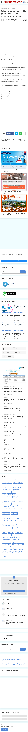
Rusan (13, 544)
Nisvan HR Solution (17, 527)
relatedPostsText (19, 719)
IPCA (14, 496)
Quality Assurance (7, 539)
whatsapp (21, 348)
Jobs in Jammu (6, 515)
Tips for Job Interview (7, 315)
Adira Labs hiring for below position (13, 433)
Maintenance (16, 523)
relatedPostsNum (7, 719)
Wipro (20, 554)
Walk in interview (6, 554)
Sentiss (4, 546)
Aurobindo (5, 484)
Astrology (20, 482)
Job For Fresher (20, 496)
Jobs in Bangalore (15, 511)
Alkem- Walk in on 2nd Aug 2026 (9, 170)
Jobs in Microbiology (16, 515)
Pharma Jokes (19, 532)
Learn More (10, 726)
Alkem (14, 482)
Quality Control (16, 539)
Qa (16, 537)
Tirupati (4, 551)
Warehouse (14, 554)
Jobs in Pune (5, 520)
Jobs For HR (14, 506)
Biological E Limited (7, 487)
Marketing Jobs (6, 525)
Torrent (9, 551)
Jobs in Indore (15, 513)
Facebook (11, 133)
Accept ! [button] (5, 729)
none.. (4, 530)
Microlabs (14, 525)
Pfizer (20, 530)
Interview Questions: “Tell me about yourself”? (19, 335)
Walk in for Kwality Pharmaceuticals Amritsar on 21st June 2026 (13, 214)
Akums (4, 482)
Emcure (10, 489)
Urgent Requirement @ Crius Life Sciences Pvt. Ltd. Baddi (14, 400)
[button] (27, 2)
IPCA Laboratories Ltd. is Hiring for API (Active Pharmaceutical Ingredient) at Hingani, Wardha (14, 390)
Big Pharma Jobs (13, 484)
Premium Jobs (16, 535)
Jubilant (20, 520)
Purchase (12, 537)
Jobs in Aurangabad (18, 508)
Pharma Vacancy (7, 535)
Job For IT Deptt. (6, 499)
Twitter (16, 133)
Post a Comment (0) (14, 261)
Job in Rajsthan (6, 506)
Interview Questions (7, 496)
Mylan (19, 525)
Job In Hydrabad (6, 504)
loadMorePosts (6, 716)
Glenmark (16, 489)
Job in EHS (14, 501)
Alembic (9, 482)
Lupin (4, 523)
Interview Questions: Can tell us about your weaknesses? (19, 317)
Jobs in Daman (6, 513)
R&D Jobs (5, 542)
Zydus (4, 556)
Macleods (9, 523)
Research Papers (6, 544)
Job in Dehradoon (15, 499)
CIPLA (19, 487)
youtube (21, 352)
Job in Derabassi (6, 501)
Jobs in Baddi (6, 511)
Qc (19, 537)
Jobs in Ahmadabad (7, 508)
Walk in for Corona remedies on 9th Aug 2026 (13, 191)
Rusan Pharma (20, 544)
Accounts (13, 480)
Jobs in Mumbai (6, 518)
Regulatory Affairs (13, 542)
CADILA (14, 487)
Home (2, 7)
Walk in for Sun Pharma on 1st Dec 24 (13, 416)
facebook (9, 348)
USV (20, 551)
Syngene (17, 546)
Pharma (4, 532)
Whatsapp (20, 133)
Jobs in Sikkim (13, 520)
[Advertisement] (14, 38)
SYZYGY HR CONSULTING (19, 549)
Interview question (11, 494)
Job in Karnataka (16, 504)
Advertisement (20, 480)
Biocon (20, 484)
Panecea (15, 530)
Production (5, 537)
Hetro (14, 492)
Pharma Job (11, 532)
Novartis (9, 530)
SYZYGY (10, 549)
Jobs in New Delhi (15, 518)
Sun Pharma (10, 546)
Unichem (15, 551)
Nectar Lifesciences (7, 527)
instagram (8, 352)
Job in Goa (21, 501)
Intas (4, 494)
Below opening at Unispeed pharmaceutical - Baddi (11, 441)
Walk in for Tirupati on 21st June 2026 (13, 458)
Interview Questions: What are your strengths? (7, 335)
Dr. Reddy (5, 489)
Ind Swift (19, 492)
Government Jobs (7, 492)
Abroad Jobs (6, 480)
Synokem (5, 549)
